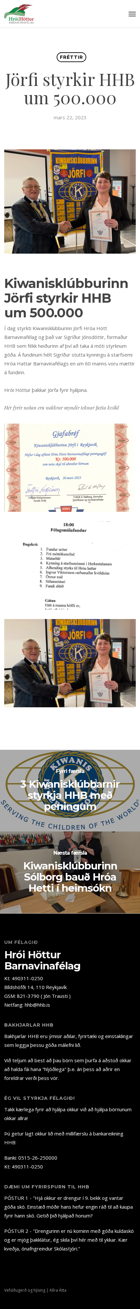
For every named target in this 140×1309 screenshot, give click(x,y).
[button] (132, 13)
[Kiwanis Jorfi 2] (70, 565)
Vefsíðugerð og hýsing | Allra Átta (35, 1290)
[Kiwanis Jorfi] (70, 663)
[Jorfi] (70, 468)
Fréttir (71, 57)
